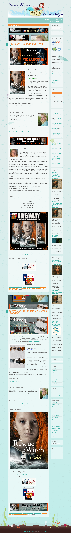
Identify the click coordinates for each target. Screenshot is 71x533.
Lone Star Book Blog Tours (13, 514)
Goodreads (17, 108)
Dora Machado (54, 370)
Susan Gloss (54, 381)
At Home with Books (55, 404)
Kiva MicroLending (55, 82)
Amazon (25, 131)
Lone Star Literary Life (31, 288)
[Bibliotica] (35, 17)
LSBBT (36, 288)
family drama (11, 288)
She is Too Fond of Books (56, 426)
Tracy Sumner (54, 383)
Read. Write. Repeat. (55, 424)
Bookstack (54, 411)
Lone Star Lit (26, 288)
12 (57, 98)
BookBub (28, 131)
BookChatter (54, 406)
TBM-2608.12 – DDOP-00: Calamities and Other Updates (56, 323)
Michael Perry (54, 379)
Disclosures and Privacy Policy (56, 21)
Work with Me (46, 19)
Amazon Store (54, 390)
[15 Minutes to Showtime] (57, 242)
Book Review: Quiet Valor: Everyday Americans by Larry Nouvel (56, 119)
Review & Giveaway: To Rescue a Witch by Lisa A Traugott (26, 44)
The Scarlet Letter (55, 430)
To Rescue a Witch (11, 289)
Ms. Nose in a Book (55, 417)
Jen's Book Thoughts (55, 415)
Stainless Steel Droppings (56, 428)
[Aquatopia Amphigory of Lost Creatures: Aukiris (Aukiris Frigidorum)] (57, 217)
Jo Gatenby (54, 113)
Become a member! (55, 33)
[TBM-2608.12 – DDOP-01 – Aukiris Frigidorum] (57, 304)
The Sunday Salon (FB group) (56, 395)
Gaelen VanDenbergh (55, 372)
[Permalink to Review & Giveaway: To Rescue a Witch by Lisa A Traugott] (28, 41)
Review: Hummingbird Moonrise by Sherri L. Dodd (57, 130)
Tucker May (54, 123)
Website (10, 131)
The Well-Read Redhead (56, 432)
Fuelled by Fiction (55, 413)
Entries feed (54, 452)
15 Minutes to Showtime (55, 235)
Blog (13, 131)
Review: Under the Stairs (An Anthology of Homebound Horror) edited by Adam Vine (56, 155)
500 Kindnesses (54, 73)
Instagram (17, 131)
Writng (56, 19)
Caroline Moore (44, 531)
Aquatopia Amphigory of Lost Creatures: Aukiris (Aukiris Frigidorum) (57, 204)
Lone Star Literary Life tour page (21, 261)
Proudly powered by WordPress (29, 531)
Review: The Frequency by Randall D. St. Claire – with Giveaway (56, 145)
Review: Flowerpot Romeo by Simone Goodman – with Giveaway (56, 160)
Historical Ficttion (16, 288)
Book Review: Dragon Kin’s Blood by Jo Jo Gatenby (56, 115)
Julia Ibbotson (54, 374)
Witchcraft (16, 289)
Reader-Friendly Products (40, 288)
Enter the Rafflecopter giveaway (28, 254)
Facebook (21, 131)
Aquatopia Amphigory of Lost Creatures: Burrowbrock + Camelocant (57, 175)
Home (61, 19)
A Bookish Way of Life (55, 402)
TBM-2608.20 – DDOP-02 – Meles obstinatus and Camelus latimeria (56, 262)
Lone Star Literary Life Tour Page (21, 474)
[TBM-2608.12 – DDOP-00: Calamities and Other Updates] (56, 334)
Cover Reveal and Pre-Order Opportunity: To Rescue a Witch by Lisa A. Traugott (28, 312)
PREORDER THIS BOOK (35, 341)
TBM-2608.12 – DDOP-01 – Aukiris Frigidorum (57, 292)
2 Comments (20, 289)
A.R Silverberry (54, 368)
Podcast (52, 19)
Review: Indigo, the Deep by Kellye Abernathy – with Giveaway (56, 150)
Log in (53, 450)
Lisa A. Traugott (21, 288)
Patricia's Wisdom (55, 419)
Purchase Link (11, 108)
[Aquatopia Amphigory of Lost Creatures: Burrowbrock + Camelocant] (57, 188)
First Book (53, 78)
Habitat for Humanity (55, 80)
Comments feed (54, 454)
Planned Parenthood (55, 84)
